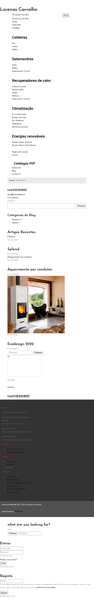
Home (11, 180)
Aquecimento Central (21, 71)
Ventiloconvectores (20, 127)
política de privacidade (45, 587)
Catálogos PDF (24, 163)
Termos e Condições (14, 449)
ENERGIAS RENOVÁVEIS (16, 489)
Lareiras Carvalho (18, 9)
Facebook (10, 461)
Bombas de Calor (19, 117)
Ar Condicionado (19, 114)
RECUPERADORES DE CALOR (18, 483)
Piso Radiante (18, 121)
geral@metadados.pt (16, 195)
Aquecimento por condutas (29, 269)
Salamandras (22, 59)
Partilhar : (11, 380)
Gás (13, 43)
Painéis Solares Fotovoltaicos (24, 145)
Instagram (10, 464)
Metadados (18, 511)
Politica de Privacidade (15, 452)
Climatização (22, 108)
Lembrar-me (7, 556)
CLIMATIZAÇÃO (12, 486)
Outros (15, 155)
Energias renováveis (28, 136)
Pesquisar (11, 201)
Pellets (15, 50)
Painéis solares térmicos (22, 142)
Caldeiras (19, 37)
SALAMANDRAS (12, 480)
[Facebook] (8, 384)
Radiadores (16, 124)
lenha (14, 65)
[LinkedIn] (9, 384)
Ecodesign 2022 (20, 344)
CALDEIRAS (11, 477)
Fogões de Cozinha (20, 152)
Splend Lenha (17, 90)
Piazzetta (16, 220)
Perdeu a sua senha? (8, 560)
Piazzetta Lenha (19, 87)
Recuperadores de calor (31, 80)
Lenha (14, 46)
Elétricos (15, 96)
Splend (15, 223)
